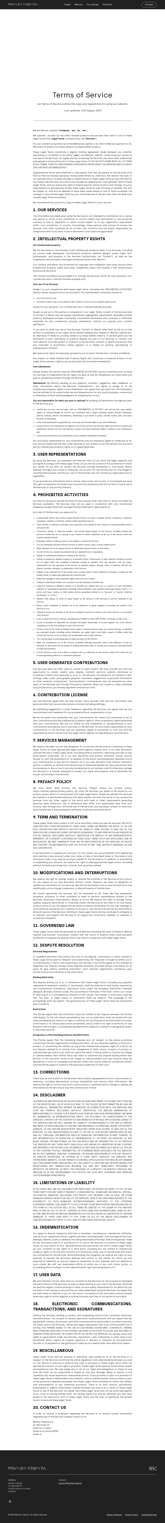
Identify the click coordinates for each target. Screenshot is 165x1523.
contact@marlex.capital (70, 1483)
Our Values (92, 4)
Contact (149, 4)
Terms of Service (114, 1515)
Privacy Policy (131, 1515)
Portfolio (107, 4)
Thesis (67, 4)
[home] (23, 4)
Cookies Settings (149, 1515)
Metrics (79, 4)
